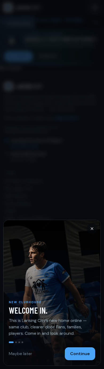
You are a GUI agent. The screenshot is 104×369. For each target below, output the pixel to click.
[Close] (92, 228)
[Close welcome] (52, 184)
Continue (80, 353)
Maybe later (20, 353)
